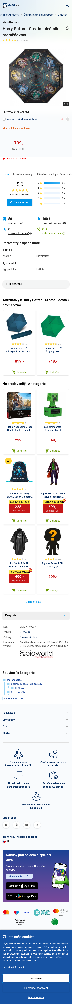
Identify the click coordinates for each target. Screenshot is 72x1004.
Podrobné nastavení (36, 988)
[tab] (7, 174)
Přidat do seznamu (16, 158)
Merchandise (14, 680)
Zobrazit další (33, 601)
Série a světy (18, 692)
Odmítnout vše (36, 997)
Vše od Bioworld (11, 22)
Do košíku (22, 372)
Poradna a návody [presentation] (22, 174)
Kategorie (10, 615)
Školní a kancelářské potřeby (39, 14)
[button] (36, 712)
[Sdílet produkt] (67, 28)
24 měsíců (25, 632)
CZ (8, 841)
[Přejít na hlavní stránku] (11, 5)
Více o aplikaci (17, 876)
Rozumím (36, 978)
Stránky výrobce (28, 637)
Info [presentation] (7, 174)
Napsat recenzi (22, 202)
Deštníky (62, 14)
